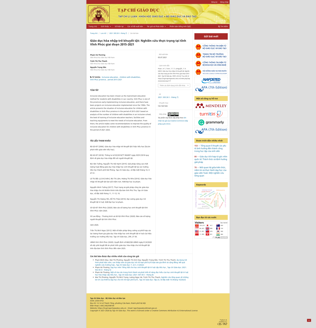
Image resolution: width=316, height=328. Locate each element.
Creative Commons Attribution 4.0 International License (175, 310)
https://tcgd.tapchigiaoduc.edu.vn (112, 308)
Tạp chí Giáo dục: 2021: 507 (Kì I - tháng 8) (136, 275)
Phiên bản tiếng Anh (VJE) (180, 26)
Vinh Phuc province (98, 79)
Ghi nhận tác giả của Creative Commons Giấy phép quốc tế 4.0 (173, 121)
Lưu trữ (103, 33)
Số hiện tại (119, 26)
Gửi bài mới (211, 36)
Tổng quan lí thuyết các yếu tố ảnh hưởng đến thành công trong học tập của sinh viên (210, 148)
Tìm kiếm (224, 26)
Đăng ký (214, 2)
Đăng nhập (224, 2)
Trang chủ (93, 26)
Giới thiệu (105, 26)
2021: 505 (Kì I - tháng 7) (118, 33)
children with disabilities (130, 77)
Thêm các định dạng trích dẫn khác (172, 85)
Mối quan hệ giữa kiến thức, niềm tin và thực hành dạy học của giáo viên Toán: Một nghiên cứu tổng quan (210, 171)
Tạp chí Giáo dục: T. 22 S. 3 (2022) (130, 265)
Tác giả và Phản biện (155, 26)
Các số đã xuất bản (135, 26)
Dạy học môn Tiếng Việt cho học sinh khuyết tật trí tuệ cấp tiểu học (138, 267)
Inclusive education (110, 77)
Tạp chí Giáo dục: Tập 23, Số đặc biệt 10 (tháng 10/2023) (162, 279)
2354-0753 (99, 300)
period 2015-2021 (115, 79)
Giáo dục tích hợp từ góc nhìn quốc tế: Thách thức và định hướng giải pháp (210, 159)
